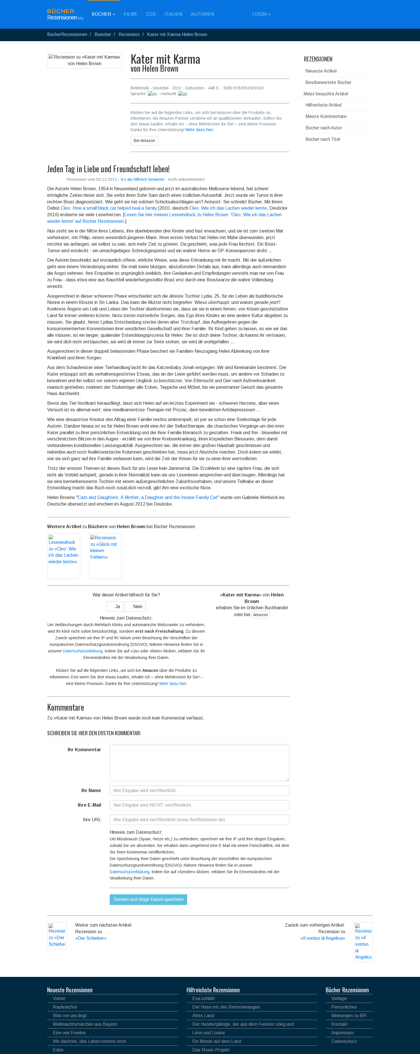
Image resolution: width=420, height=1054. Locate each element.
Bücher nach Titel (322, 139)
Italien (173, 14)
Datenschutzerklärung (83, 651)
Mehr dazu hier (199, 129)
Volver (59, 998)
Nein (137, 606)
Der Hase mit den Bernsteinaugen (226, 1007)
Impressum (342, 1032)
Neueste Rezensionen (70, 989)
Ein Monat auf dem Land (216, 1041)
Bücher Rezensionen (347, 989)
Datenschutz (344, 1041)
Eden (58, 1049)
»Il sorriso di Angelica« (323, 938)
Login (259, 14)
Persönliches (344, 1007)
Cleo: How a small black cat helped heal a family (109, 208)
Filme (130, 14)
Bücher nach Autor (323, 127)
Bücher (102, 14)
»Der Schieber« (91, 938)
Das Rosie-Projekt (211, 1049)
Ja (117, 606)
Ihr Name (91, 790)
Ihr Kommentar (84, 749)
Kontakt (339, 1024)
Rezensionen (317, 59)
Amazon (260, 614)
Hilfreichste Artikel (322, 105)
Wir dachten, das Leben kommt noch (89, 1041)
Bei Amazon (144, 140)
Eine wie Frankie (69, 1032)
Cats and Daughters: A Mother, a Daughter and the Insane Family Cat (147, 497)
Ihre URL (92, 819)
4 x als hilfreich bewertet (143, 179)
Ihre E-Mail (89, 805)
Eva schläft (203, 998)
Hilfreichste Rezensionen (213, 989)
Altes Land (203, 1015)
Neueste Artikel (320, 71)
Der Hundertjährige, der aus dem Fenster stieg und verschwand (240, 1025)
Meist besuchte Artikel (325, 93)
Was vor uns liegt (70, 1015)
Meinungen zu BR (348, 1015)
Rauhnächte (65, 1007)
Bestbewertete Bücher (327, 82)
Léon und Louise (208, 1032)
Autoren (202, 14)
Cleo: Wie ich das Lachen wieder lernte (228, 208)
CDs (151, 14)
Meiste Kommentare (325, 116)
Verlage (339, 998)
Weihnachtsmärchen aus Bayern (85, 1024)
